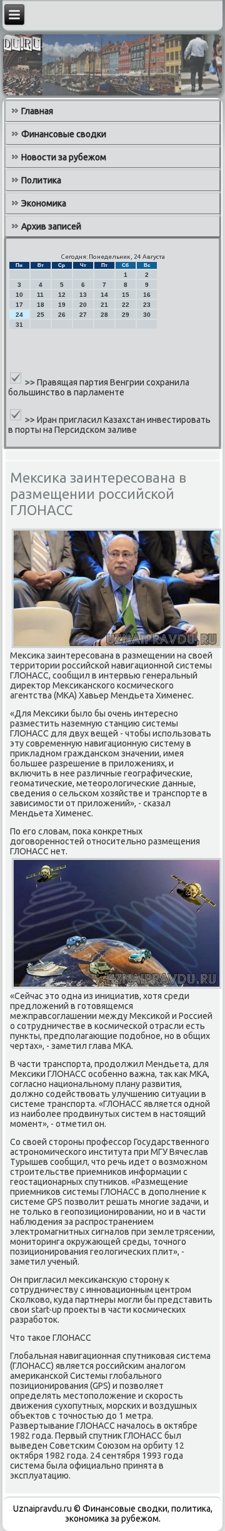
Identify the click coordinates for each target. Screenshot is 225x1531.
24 (19, 314)
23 (147, 304)
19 (62, 304)
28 (104, 314)
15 (125, 294)
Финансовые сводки (63, 134)
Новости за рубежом (63, 157)
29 (125, 314)
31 (19, 324)
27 (83, 314)
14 (104, 294)
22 (125, 304)
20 (83, 304)
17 (19, 304)
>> (31, 382)
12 (62, 294)
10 (19, 294)
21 (104, 304)
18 (40, 304)
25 (40, 314)
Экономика (43, 203)
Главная (37, 111)
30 (147, 314)
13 (83, 294)
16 (147, 294)
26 (62, 314)
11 (40, 294)
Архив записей (51, 226)
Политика (41, 180)
